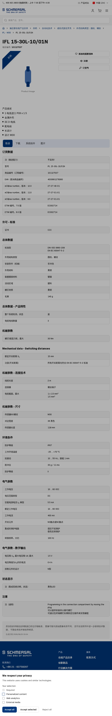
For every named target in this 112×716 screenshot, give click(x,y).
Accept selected (28, 709)
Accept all (9, 709)
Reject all (47, 709)
